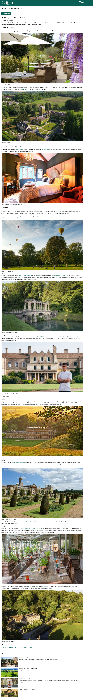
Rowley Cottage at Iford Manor (27, 689)
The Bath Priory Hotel (24, 658)
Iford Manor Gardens (45, 149)
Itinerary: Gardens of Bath (13, 17)
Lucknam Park (4, 87)
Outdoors (10, 20)
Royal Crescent (58, 211)
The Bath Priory (34, 30)
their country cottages (23, 89)
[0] (81, 1)
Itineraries (5, 20)
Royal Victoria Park (23, 216)
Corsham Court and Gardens (32, 521)
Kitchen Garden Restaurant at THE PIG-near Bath (31, 528)
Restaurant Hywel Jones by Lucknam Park (33, 336)
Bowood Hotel (29, 145)
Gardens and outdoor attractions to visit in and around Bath (17, 647)
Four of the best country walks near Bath (13, 649)
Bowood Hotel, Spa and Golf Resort (28, 668)
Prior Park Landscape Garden (59, 275)
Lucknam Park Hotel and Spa (65, 336)
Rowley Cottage (19, 149)
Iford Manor (44, 586)
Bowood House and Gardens (19, 462)
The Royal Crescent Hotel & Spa (25, 275)
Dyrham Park (30, 401)
